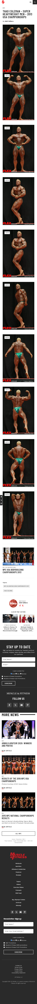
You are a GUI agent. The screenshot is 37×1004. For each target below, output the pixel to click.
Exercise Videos (18, 887)
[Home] (3, 3)
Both (13, 674)
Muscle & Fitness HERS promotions (16, 945)
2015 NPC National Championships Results (18, 817)
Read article (7, 751)
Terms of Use (18, 967)
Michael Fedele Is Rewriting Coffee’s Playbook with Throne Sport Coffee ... (26, 630)
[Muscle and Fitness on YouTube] (21, 705)
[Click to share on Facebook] (1, 496)
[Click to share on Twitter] (1, 500)
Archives (18, 902)
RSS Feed (19, 893)
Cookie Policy (18, 971)
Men (18, 674)
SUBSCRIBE (8, 683)
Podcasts (18, 890)
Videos (18, 884)
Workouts (19, 863)
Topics (18, 881)
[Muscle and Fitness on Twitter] (15, 705)
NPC (4, 8)
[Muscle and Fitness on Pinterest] (28, 705)
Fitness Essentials (10, 625)
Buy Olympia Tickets (18, 899)
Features (18, 872)
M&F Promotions (11, 943)
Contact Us (18, 965)
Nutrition (18, 866)
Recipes (18, 875)
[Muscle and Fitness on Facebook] (9, 705)
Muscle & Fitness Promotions (13, 676)
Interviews (27, 625)
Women (24, 674)
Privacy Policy (18, 969)
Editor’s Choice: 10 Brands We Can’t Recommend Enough (10, 629)
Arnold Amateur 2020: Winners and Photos (17, 744)
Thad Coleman (8, 590)
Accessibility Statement (18, 972)
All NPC (18, 834)
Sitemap (18, 905)
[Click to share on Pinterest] (1, 503)
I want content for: (18, 671)
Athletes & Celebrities (18, 869)
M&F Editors (9, 21)
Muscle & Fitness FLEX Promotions (14, 678)
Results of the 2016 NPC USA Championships (15, 779)
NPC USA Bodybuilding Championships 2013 (13, 571)
